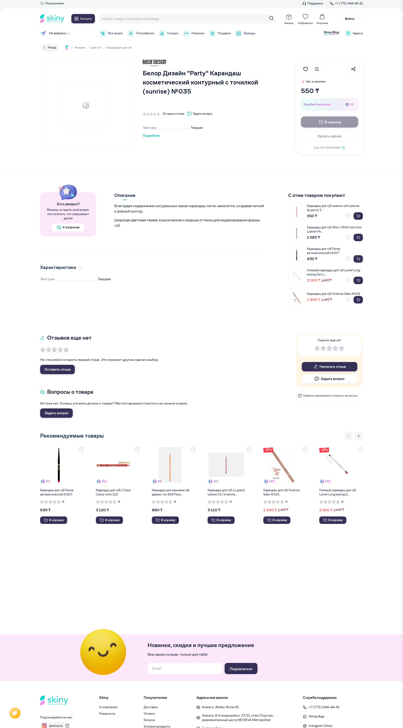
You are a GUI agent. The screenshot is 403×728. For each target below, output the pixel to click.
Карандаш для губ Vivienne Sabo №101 (333, 294)
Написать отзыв (333, 366)
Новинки (198, 33)
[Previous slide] (348, 436)
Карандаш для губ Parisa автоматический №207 (323, 251)
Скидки (172, 33)
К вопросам (71, 227)
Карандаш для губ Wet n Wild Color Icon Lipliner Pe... (334, 229)
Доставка (151, 707)
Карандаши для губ (119, 47)
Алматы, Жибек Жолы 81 (220, 707)
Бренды (249, 33)
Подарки (224, 33)
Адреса (358, 33)
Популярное (145, 33)
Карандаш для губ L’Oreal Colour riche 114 (113, 492)
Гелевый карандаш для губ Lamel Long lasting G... (337, 492)
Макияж (80, 47)
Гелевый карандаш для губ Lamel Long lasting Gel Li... (333, 272)
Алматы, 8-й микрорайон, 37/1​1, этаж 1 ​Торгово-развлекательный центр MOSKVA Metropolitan (238, 717)
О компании (108, 707)
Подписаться (241, 668)
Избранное (305, 23)
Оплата (149, 713)
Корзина (322, 23)
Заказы (288, 23)
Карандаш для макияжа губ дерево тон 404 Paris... (170, 492)
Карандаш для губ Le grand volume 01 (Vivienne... (226, 492)
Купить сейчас (330, 136)
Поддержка (315, 3)
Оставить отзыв (58, 369)
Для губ (96, 47)
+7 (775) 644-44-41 (349, 3)
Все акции (115, 33)
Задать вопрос (57, 413)
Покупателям (54, 3)
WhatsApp (316, 716)
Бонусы (149, 720)
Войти (349, 19)
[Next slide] (358, 436)
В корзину (333, 122)
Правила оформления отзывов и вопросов (330, 395)
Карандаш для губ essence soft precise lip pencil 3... (333, 208)
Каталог (86, 19)
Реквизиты (107, 713)
